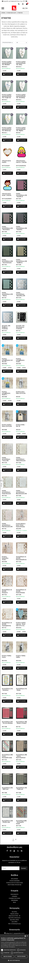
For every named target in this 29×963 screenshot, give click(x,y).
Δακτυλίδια (14, 921)
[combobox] (25, 936)
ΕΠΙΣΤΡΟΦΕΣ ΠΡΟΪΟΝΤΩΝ (14, 884)
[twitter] (18, 851)
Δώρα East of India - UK (14, 915)
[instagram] (10, 851)
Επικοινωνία (14, 930)
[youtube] (14, 851)
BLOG (14, 902)
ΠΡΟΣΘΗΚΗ (8, 74)
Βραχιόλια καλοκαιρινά (14, 917)
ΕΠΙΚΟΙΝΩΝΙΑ (14, 900)
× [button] (27, 936)
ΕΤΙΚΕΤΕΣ (20, 12)
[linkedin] (21, 851)
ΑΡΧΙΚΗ (3, 12)
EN (27, 8)
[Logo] (14, 8)
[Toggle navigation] (3, 8)
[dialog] (14, 948)
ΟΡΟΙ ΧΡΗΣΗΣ (14, 878)
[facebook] (7, 851)
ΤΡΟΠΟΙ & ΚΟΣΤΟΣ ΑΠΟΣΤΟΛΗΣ (14, 882)
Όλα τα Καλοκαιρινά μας (14, 923)
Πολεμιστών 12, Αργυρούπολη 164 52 (15, 933)
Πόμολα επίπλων (14, 913)
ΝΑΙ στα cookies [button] (8, 956)
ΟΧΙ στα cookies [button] (21, 956)
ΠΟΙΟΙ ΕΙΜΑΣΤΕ (14, 894)
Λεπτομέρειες (12, 946)
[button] (14, 960)
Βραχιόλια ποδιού (14, 919)
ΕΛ (23, 8)
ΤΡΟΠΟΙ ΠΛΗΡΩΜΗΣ (14, 880)
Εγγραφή (23, 868)
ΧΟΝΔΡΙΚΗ (14, 896)
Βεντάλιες (14, 911)
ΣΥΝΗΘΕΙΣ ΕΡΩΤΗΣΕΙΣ (14, 898)
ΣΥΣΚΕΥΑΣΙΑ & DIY (11, 12)
